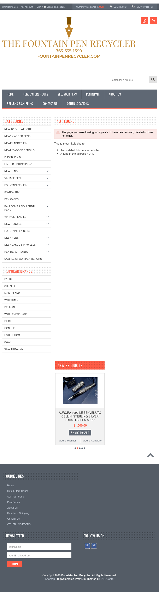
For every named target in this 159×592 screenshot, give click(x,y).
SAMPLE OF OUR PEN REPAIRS (23, 258)
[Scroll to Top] (151, 456)
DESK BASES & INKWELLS (20, 244)
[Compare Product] (144, 20)
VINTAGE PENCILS (15, 216)
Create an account (56, 6)
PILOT (7, 321)
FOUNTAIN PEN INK (15, 185)
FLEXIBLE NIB (12, 157)
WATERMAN (11, 300)
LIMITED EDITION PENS (18, 164)
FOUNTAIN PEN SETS (17, 230)
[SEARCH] (153, 80)
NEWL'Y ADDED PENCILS (19, 150)
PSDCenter (107, 579)
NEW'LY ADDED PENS (17, 136)
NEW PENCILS (13, 223)
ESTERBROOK (13, 335)
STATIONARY (11, 192)
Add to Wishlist (67, 440)
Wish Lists (120, 6)
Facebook (87, 546)
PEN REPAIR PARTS (16, 251)
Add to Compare (92, 440)
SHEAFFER (11, 286)
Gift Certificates (10, 6)
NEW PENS (11, 171)
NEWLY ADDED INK (15, 143)
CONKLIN (10, 328)
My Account (27, 6)
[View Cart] (153, 20)
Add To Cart (82, 433)
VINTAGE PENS (13, 178)
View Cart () (145, 6)
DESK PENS (11, 237)
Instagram (94, 546)
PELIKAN (9, 307)
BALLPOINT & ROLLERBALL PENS (20, 207)
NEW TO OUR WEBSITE (18, 129)
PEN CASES (11, 199)
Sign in (40, 6)
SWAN (8, 342)
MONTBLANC (12, 293)
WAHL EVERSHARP (16, 314)
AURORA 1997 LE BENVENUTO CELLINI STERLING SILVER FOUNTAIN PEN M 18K (80, 416)
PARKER (9, 279)
